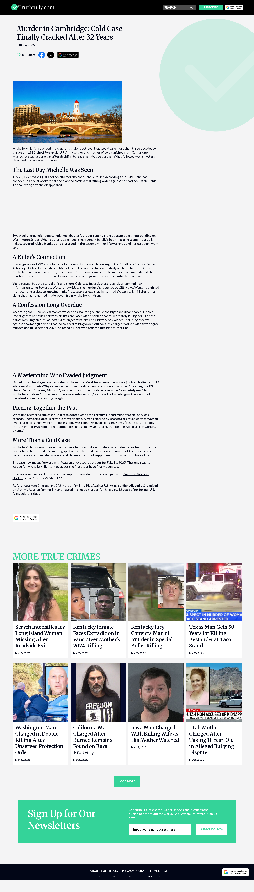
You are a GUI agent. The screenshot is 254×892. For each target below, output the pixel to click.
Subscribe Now (211, 829)
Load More (127, 781)
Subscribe (210, 7)
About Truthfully (104, 871)
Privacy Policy (133, 871)
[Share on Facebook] (41, 55)
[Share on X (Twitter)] (50, 55)
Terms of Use (157, 871)
